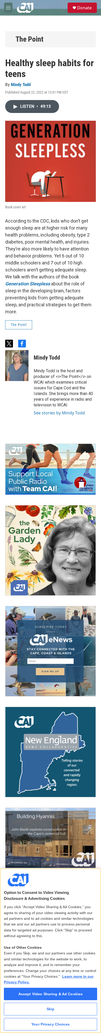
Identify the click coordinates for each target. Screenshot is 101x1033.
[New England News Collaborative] (50, 752)
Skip (51, 1009)
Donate (84, 7)
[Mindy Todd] (16, 365)
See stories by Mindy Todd (59, 413)
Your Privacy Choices (50, 1024)
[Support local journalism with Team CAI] (50, 469)
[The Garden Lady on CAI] (50, 550)
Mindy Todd (21, 84)
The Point (30, 39)
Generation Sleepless (27, 283)
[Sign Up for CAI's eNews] (50, 651)
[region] (50, 950)
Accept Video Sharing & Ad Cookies (50, 994)
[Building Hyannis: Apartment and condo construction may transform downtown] (50, 838)
